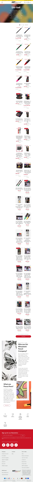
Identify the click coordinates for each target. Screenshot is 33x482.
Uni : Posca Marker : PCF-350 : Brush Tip (19, 189)
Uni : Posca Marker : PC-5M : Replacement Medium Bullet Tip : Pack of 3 (27, 240)
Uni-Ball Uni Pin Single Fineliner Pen (19, 36)
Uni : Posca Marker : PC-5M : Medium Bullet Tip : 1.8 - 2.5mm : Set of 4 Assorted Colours (19, 257)
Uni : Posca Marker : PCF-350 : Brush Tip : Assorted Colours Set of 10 (27, 190)
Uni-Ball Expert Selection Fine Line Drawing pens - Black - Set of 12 (19, 155)
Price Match (4, 455)
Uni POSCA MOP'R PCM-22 (27, 84)
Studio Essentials (4, 0)
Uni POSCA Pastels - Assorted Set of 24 (19, 119)
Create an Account (5, 453)
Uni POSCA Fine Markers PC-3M (27, 52)
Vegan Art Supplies (5, 459)
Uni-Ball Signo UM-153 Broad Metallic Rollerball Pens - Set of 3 (19, 138)
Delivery (12, 0)
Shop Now (7, 405)
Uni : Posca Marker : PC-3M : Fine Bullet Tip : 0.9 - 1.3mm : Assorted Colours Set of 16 (27, 310)
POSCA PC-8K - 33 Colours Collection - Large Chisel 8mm (27, 171)
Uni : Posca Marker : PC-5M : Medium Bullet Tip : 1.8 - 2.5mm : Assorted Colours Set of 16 (19, 293)
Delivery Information (25, 455)
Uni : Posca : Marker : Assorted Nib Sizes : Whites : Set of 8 (27, 327)
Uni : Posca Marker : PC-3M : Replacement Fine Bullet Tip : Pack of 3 (27, 293)
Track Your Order (25, 457)
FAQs (23, 453)
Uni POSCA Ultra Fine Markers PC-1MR (27, 36)
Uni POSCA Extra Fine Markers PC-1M (19, 52)
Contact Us (9, 0)
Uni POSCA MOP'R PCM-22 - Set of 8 (19, 171)
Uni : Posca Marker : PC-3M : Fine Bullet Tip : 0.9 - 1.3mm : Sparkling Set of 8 (19, 310)
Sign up (23, 435)
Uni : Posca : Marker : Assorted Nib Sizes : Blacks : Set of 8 (19, 327)
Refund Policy (24, 461)
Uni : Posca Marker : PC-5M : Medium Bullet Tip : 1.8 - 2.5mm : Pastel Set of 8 (27, 257)
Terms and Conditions (25, 467)
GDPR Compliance (25, 465)
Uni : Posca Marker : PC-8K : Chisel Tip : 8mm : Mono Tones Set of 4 (27, 206)
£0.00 (30, 2)
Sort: (23, 24)
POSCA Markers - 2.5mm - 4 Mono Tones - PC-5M (27, 137)
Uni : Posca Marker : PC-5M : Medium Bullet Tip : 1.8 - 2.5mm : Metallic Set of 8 (19, 275)
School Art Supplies (5, 457)
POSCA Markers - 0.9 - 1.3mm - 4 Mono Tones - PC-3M (27, 120)
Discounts (3, 463)
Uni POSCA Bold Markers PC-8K (27, 67)
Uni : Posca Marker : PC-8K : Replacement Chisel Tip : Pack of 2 (19, 206)
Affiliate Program (5, 465)
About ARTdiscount (5, 472)
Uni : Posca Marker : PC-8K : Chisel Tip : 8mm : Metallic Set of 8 (19, 223)
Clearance (3, 461)
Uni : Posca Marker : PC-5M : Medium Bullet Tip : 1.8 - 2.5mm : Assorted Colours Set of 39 (27, 275)
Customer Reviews (5, 474)
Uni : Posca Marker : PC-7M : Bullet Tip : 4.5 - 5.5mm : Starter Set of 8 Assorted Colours (19, 240)
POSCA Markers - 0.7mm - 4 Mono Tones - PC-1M (27, 154)
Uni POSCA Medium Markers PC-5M (19, 67)
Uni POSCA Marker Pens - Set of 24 (19, 102)
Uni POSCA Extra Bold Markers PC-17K (19, 84)
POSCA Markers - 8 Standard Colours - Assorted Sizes (27, 102)
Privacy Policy (24, 463)
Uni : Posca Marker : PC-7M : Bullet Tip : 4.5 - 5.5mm (27, 222)
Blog (12, 453)
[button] (2, 2)
